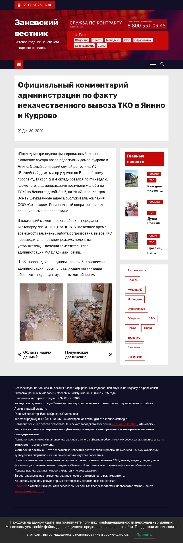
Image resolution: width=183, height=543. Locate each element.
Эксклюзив (135, 357)
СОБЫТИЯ (155, 202)
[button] (163, 64)
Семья (102, 46)
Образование (143, 40)
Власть (97, 40)
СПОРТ (153, 235)
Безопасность (84, 46)
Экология (134, 347)
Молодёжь (113, 40)
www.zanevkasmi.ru (29, 491)
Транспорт (134, 338)
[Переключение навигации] (153, 64)
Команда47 (135, 289)
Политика (21, 486)
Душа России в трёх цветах (155, 225)
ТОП (152, 180)
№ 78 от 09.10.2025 (124, 424)
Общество (81, 40)
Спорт (148, 328)
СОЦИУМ (154, 174)
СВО (127, 40)
